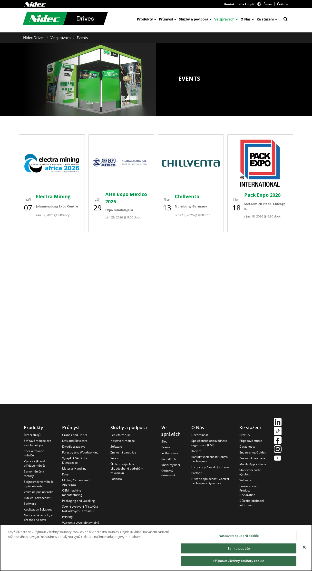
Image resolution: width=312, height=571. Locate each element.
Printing (67, 517)
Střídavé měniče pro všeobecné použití (37, 443)
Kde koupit (246, 4)
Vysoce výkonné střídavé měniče (35, 463)
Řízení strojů (32, 435)
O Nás (246, 19)
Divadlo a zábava (73, 446)
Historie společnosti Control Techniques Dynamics (210, 481)
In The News (169, 453)
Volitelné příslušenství (38, 492)
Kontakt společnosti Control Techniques (209, 459)
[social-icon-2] (278, 431)
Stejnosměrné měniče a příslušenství (39, 484)
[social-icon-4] (278, 449)
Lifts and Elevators (74, 441)
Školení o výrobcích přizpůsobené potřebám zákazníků (126, 468)
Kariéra (196, 451)
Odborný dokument (168, 473)
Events (82, 37)
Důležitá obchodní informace (251, 503)
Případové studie (250, 441)
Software (30, 504)
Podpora (116, 479)
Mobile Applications (252, 464)
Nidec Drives (33, 37)
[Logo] (35, 4)
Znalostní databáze (123, 452)
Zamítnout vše (239, 548)
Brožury (244, 435)
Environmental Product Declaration (249, 490)
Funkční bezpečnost (37, 498)
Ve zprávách (224, 19)
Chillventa (187, 196)
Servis (114, 458)
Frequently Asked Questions (210, 467)
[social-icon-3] (278, 440)
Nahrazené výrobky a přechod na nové (38, 517)
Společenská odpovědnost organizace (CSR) (209, 443)
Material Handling (74, 468)
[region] (156, 548)
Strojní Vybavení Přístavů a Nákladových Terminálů (80, 508)
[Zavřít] (304, 547)
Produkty (145, 19)
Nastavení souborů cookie (239, 535)
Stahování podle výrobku (250, 472)
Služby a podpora (193, 19)
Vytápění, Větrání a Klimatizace (75, 460)
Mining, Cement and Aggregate (75, 482)
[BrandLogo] (65, 19)
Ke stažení (265, 19)
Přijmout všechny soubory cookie (238, 561)
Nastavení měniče (122, 441)
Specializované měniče (34, 453)
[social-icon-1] (278, 422)
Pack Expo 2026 (262, 195)
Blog (164, 441)
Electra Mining (53, 196)
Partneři (196, 473)
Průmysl (166, 19)
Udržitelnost (199, 435)
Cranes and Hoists (74, 435)
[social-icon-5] (278, 458)
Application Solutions (38, 509)
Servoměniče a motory (34, 473)
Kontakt (230, 4)
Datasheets (247, 446)
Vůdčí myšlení (170, 465)
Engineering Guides (252, 452)
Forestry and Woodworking (80, 452)
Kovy (65, 474)
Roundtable (169, 459)
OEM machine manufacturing (72, 492)
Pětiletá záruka (120, 435)
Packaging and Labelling (78, 501)
